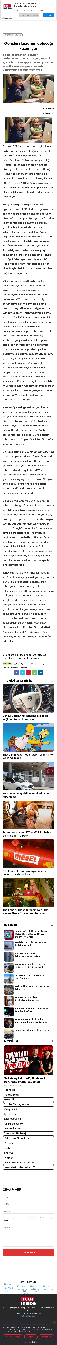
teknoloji (24, 668)
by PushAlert (8, 18)
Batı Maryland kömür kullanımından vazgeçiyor (27, 954)
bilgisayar (23, 664)
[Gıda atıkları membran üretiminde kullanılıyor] (9, 990)
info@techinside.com (28, 1316)
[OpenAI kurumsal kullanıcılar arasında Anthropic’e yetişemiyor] (9, 1023)
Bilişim (32, 664)
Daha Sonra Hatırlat (29, 15)
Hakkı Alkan (48, 108)
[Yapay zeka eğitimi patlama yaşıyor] (9, 1034)
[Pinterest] (28, 672)
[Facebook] (16, 672)
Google (6, 668)
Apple (15, 664)
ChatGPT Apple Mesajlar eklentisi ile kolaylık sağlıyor (31, 1009)
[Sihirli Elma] (22, 1287)
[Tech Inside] (48, 1287)
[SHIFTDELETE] (10, 1287)
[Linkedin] (40, 672)
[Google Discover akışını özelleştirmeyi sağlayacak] (9, 1001)
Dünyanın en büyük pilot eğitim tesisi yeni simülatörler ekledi (30, 965)
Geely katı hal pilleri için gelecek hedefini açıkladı (30, 943)
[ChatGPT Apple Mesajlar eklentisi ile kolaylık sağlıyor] (9, 1012)
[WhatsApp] (34, 672)
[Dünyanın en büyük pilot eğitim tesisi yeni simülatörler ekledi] (9, 968)
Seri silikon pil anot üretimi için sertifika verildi (29, 976)
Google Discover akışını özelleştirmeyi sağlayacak (27, 998)
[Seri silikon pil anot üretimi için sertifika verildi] (9, 979)
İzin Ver (48, 15)
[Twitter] (22, 672)
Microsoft (14, 668)
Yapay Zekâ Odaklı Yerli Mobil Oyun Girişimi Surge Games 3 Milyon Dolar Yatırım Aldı (32, 934)
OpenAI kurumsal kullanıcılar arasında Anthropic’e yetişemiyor (31, 1020)
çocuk (38, 664)
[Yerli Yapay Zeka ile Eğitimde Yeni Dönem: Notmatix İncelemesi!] (28, 1060)
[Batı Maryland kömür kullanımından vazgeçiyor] (9, 957)
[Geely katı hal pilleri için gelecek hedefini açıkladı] (9, 946)
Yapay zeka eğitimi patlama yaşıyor (32, 1030)
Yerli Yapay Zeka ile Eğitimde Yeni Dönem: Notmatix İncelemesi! (24, 1080)
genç (44, 664)
